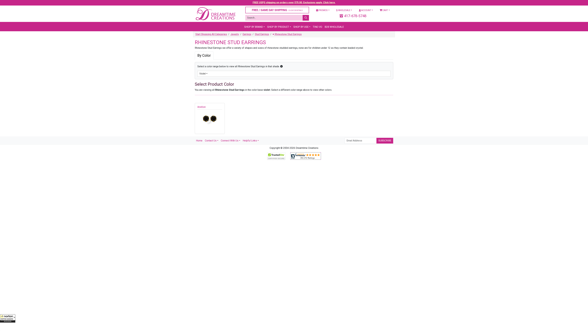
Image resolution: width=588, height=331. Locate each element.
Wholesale (344, 10)
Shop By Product (278, 26)
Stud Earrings (262, 34)
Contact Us (211, 140)
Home (199, 140)
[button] (7, 318)
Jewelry (234, 34)
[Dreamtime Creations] (215, 13)
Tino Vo (317, 26)
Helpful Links (250, 140)
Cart (385, 10)
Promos (323, 10)
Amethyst (201, 107)
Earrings (247, 34)
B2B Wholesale (334, 26)
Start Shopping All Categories (211, 34)
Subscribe (384, 140)
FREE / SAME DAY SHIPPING (277, 10)
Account (366, 10)
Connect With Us (229, 140)
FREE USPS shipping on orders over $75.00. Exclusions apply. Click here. (294, 2)
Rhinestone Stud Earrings (288, 34)
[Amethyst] (209, 118)
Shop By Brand (253, 26)
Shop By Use (301, 26)
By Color (204, 55)
